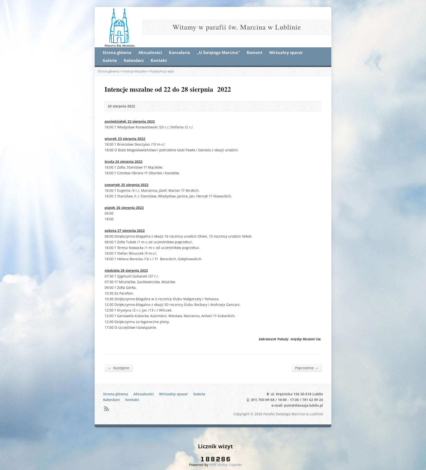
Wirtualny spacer (286, 52)
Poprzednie (306, 367)
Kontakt (159, 60)
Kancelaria (179, 52)
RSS (106, 408)
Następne (118, 367)
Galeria (110, 60)
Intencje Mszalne (134, 71)
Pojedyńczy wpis (162, 71)
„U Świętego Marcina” (218, 52)
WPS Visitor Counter (225, 464)
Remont (254, 52)
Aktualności (150, 52)
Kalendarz (134, 60)
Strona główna (117, 52)
